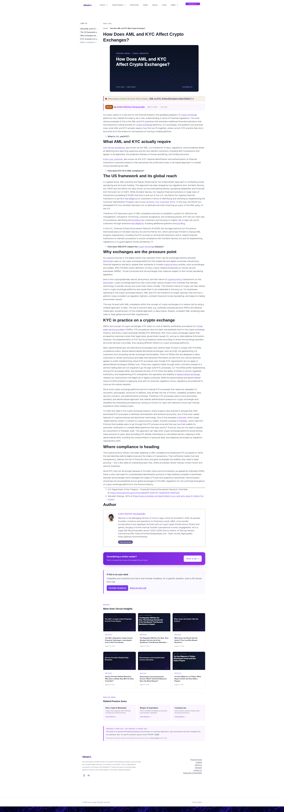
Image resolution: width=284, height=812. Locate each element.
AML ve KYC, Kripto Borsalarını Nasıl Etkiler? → (171, 98)
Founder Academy (117, 5)
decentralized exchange (188, 374)
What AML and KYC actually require (89, 29)
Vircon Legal (153, 734)
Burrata (182, 417)
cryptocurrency (170, 264)
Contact (164, 5)
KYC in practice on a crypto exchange (89, 39)
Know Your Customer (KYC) (162, 202)
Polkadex (183, 421)
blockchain (108, 261)
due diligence (131, 198)
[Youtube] (89, 775)
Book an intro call (138, 588)
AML (117, 136)
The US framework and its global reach (89, 32)
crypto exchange (189, 115)
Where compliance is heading (89, 42)
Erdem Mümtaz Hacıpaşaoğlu (131, 107)
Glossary (155, 5)
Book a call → (192, 558)
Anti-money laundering (114, 147)
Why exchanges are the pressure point (89, 36)
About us (102, 5)
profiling (136, 220)
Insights (145, 5)
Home (105, 28)
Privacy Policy (197, 802)
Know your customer (113, 159)
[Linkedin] (84, 775)
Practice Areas (134, 5)
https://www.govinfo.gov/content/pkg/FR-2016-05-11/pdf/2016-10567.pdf (144, 493)
